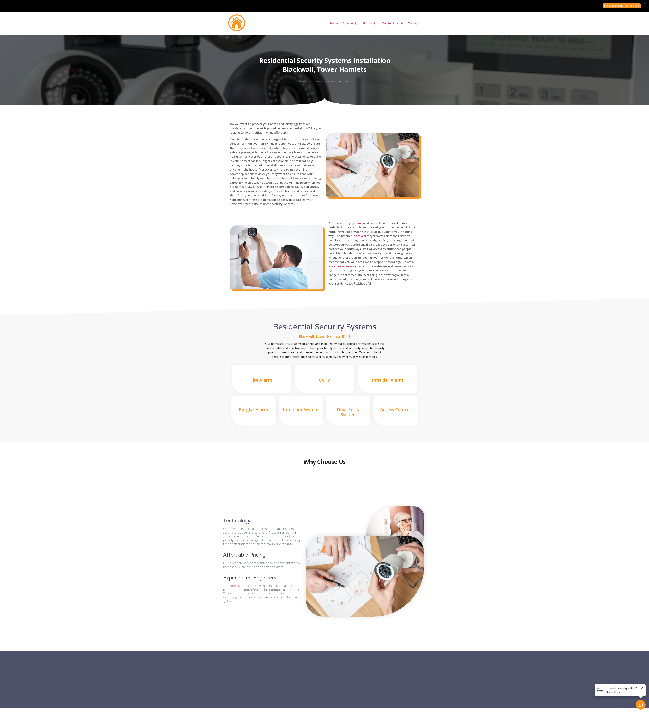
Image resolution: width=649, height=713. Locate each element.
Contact (413, 23)
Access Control (395, 409)
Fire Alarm (261, 380)
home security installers (245, 585)
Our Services (390, 23)
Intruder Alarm (387, 380)
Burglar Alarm (253, 409)
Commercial (350, 23)
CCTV (324, 380)
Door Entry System (348, 412)
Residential (370, 23)
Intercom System (301, 409)
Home (334, 23)
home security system (346, 223)
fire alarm (362, 236)
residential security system (349, 266)
